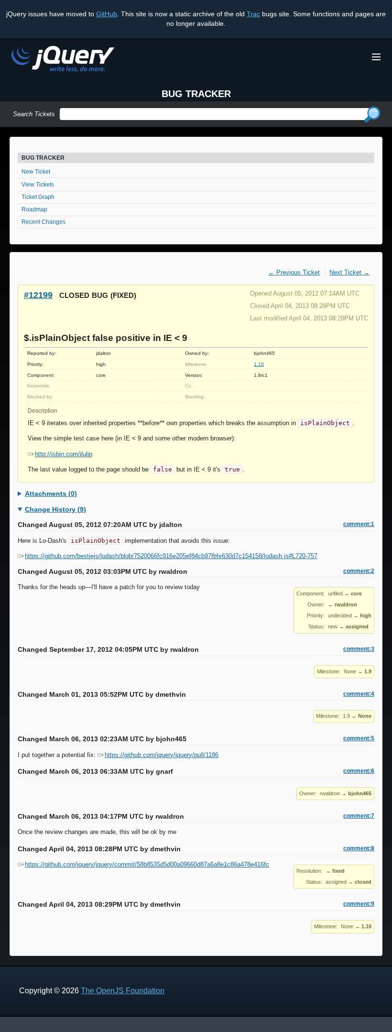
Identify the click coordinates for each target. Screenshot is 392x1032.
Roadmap (34, 209)
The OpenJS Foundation (122, 991)
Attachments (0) (51, 493)
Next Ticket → (349, 272)
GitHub (106, 14)
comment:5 (358, 738)
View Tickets (38, 184)
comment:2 (358, 571)
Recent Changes (43, 222)
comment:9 (358, 903)
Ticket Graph (38, 197)
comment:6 (358, 771)
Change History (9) (55, 509)
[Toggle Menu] (376, 57)
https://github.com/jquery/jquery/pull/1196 (161, 754)
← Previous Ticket (294, 272)
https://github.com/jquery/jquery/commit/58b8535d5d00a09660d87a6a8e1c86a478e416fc (147, 864)
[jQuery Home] (62, 60)
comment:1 (358, 524)
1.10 (259, 364)
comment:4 (358, 694)
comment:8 (358, 848)
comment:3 (358, 649)
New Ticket (36, 171)
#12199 (38, 295)
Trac (253, 14)
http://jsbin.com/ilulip (63, 454)
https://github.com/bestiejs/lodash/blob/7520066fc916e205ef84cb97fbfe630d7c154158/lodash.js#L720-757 (171, 556)
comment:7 (358, 815)
